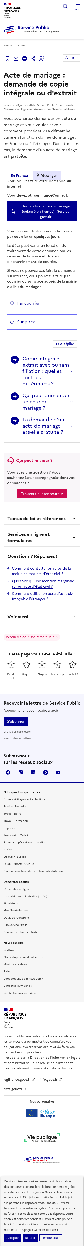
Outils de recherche (16, 918)
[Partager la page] (33, 58)
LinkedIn (33, 772)
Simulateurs (11, 903)
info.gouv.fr (49, 1079)
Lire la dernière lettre (17, 732)
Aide (7, 971)
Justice (8, 850)
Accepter (12, 1238)
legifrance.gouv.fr (17, 1079)
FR (72, 58)
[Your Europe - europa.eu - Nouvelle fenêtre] (42, 1113)
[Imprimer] (25, 58)
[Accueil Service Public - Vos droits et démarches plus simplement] (33, 34)
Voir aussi (17, 616)
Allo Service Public (15, 925)
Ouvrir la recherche (65, 6)
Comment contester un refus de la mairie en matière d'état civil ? (41, 571)
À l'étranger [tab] (47, 175)
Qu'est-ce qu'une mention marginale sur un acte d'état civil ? (43, 583)
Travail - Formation (16, 821)
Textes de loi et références (36, 518)
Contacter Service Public (20, 993)
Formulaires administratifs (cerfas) (25, 896)
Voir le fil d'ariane (15, 45)
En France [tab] (19, 175)
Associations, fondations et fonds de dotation (33, 871)
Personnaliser (51, 1238)
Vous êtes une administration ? (23, 979)
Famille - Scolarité (15, 807)
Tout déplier (65, 344)
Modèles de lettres (16, 911)
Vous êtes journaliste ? (18, 986)
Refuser (30, 1238)
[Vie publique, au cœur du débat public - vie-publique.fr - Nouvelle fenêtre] (42, 1138)
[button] (42, 58)
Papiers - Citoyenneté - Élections (24, 799)
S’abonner (15, 721)
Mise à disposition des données (23, 957)
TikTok (20, 772)
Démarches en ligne (16, 889)
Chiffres (9, 950)
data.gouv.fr (13, 1089)
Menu (77, 10)
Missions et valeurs (15, 964)
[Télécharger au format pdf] (16, 58)
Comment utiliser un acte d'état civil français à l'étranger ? (43, 596)
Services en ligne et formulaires (28, 537)
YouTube (58, 772)
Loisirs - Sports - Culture (19, 864)
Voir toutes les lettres (17, 738)
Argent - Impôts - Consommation (25, 842)
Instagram (45, 772)
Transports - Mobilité (17, 835)
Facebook (8, 772)
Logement (10, 828)
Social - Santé (12, 814)
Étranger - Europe (15, 857)
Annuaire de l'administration (22, 932)
